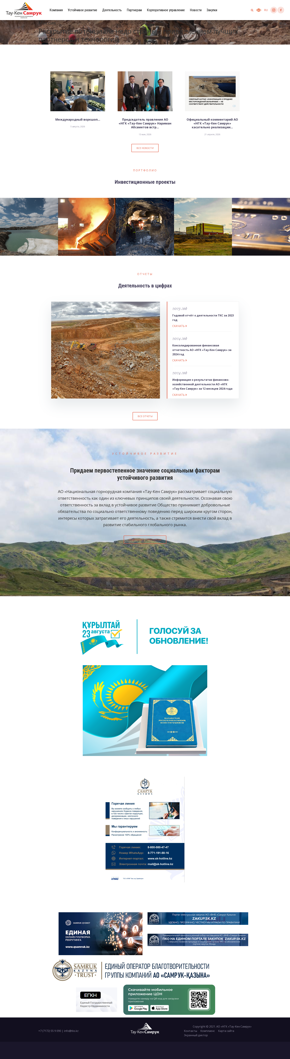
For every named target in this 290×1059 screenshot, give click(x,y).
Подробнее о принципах (145, 539)
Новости (196, 10)
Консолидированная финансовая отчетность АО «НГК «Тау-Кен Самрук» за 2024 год (201, 350)
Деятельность (112, 10)
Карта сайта (226, 1031)
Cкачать (178, 326)
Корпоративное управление (166, 10)
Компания (56, 10)
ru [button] (266, 10)
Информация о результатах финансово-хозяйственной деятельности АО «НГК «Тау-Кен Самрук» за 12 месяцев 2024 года (202, 384)
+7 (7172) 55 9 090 (49, 1031)
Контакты (190, 1031)
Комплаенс (207, 1031)
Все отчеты (145, 416)
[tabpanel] (145, 32)
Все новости (145, 148)
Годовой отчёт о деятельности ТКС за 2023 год (203, 318)
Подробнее (28, 238)
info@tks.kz (71, 1031)
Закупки (212, 10)
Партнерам (134, 10)
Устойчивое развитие (82, 10)
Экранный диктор (196, 1035)
